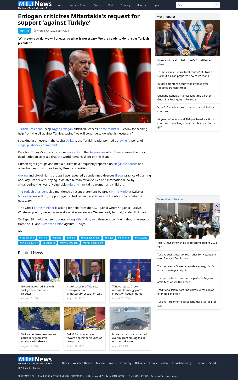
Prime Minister (121, 191)
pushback (33, 145)
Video (164, 363)
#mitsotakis (141, 237)
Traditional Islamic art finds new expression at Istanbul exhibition (185, 292)
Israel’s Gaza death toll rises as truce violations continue (186, 109)
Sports (213, 363)
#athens (71, 237)
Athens (125, 140)
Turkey (153, 363)
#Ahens (43, 237)
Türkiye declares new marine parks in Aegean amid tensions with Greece (38, 338)
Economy (125, 5)
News (60, 5)
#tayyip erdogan (69, 242)
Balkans (140, 363)
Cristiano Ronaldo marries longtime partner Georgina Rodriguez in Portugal (184, 97)
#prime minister (29, 242)
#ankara (56, 237)
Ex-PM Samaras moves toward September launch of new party (84, 338)
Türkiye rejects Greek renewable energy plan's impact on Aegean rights (127, 290)
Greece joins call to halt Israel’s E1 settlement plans (185, 62)
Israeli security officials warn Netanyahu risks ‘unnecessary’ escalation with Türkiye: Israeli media (84, 290)
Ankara (71, 140)
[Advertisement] (187, 163)
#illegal (109, 237)
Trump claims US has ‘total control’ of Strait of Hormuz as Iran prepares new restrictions (185, 74)
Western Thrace (78, 5)
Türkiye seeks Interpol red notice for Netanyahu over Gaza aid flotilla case (186, 256)
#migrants (123, 237)
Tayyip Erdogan (62, 129)
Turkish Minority (182, 363)
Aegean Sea (97, 152)
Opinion (200, 363)
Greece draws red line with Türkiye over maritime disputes (37, 290)
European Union (52, 224)
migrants (52, 145)
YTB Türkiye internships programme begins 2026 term (187, 244)
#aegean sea (27, 237)
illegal (22, 145)
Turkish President (30, 129)
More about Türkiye (170, 199)
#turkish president (93, 242)
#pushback (49, 242)
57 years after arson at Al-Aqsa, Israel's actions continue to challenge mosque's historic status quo (186, 123)
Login (156, 5)
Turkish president (36, 191)
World (111, 5)
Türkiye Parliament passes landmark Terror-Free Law (186, 303)
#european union (90, 237)
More (139, 5)
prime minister (109, 129)
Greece (97, 5)
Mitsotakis (25, 196)
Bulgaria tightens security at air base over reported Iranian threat (182, 85)
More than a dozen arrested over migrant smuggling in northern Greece (129, 338)
